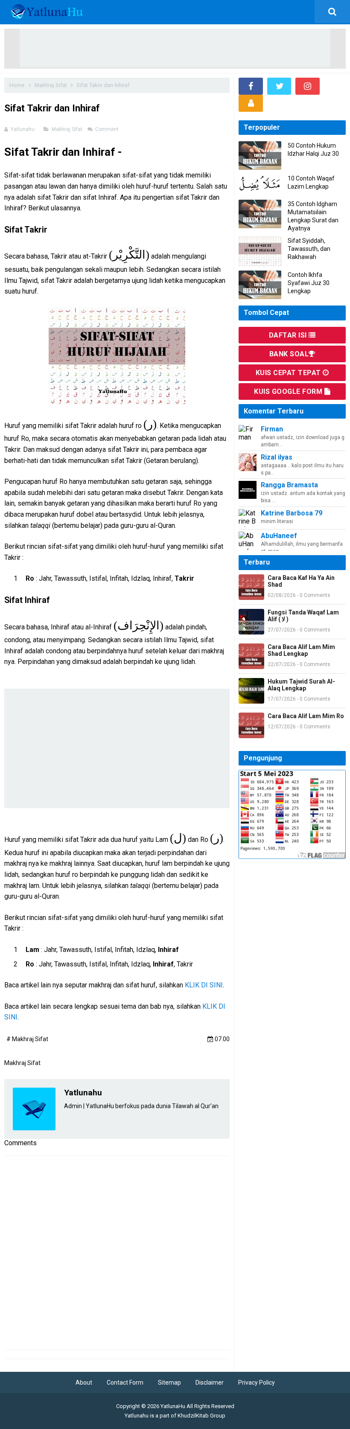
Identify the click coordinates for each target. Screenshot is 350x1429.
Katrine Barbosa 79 (291, 513)
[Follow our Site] (250, 103)
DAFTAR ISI (289, 335)
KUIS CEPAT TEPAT (289, 373)
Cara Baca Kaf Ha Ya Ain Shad (301, 581)
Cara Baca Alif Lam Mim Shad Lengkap (301, 650)
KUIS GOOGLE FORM (289, 391)
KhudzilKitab (193, 1415)
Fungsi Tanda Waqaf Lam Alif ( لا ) (303, 616)
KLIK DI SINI (204, 985)
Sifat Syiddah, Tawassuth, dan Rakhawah (309, 248)
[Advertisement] (175, 48)
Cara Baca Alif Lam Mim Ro (306, 716)
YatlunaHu (172, 1406)
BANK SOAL (289, 354)
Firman (272, 429)
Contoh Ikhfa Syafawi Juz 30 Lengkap (309, 282)
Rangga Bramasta (289, 485)
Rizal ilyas (276, 457)
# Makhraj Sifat (27, 1039)
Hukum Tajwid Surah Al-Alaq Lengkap (301, 685)
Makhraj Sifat (68, 129)
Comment (107, 129)
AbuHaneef (279, 536)
